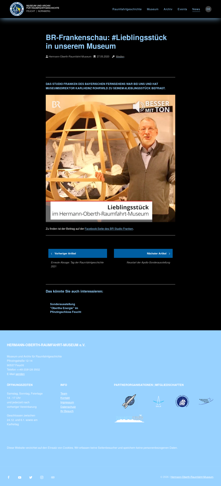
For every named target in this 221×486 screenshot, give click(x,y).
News (196, 9)
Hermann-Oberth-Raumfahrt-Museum (192, 477)
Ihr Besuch (67, 411)
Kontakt (65, 398)
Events (182, 9)
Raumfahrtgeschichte (127, 9)
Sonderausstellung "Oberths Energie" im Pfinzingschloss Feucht (65, 308)
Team (63, 393)
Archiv (168, 9)
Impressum (67, 402)
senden (20, 374)
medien (120, 56)
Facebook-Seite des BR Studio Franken (109, 229)
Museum (152, 9)
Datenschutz (68, 407)
